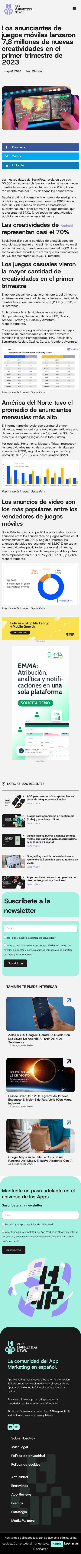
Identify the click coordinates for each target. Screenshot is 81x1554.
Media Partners (23, 1520)
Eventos (17, 1503)
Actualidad (19, 1477)
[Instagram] (17, 1427)
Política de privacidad (28, 1455)
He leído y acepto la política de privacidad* (31, 937)
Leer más (71, 1543)
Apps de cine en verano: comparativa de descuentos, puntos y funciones (51, 878)
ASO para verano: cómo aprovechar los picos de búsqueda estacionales (50, 797)
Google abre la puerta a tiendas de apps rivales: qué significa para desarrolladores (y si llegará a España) (52, 839)
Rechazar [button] (40, 1549)
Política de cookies (25, 1464)
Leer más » (33, 803)
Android (67, 225)
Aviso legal (19, 1447)
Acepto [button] (57, 1543)
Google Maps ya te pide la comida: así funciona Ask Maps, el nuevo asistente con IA (40, 1159)
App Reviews (21, 1494)
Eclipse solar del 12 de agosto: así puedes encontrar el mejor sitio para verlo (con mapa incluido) (40, 1099)
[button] (74, 8)
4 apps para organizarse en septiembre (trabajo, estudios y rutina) (50, 817)
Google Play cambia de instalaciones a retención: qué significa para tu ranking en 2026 (52, 859)
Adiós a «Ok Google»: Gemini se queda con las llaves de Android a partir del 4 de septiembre (39, 1038)
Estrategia (19, 1512)
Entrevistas (19, 1485)
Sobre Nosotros (23, 1438)
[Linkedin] (11, 1427)
